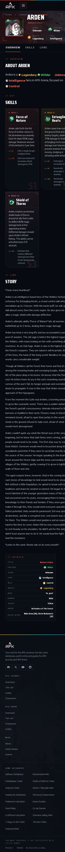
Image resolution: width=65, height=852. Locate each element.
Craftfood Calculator (15, 815)
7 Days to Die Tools (15, 822)
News (8, 743)
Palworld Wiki (12, 829)
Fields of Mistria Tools (43, 781)
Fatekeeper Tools (14, 781)
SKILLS (30, 47)
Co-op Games (39, 808)
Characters (10, 698)
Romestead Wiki (41, 774)
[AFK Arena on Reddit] (30, 667)
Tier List (9, 687)
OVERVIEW (13, 47)
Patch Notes (11, 749)
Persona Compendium (43, 794)
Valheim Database (14, 774)
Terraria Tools (39, 822)
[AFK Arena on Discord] (8, 667)
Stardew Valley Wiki (42, 815)
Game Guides (39, 801)
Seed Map (10, 808)
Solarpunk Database (15, 794)
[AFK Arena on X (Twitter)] (16, 667)
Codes (8, 693)
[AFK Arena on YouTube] (23, 667)
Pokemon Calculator (15, 801)
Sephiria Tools (12, 788)
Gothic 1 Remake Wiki (43, 788)
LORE (43, 47)
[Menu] (23, 5)
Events (8, 754)
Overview (10, 682)
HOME (8, 15)
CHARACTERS (26, 15)
